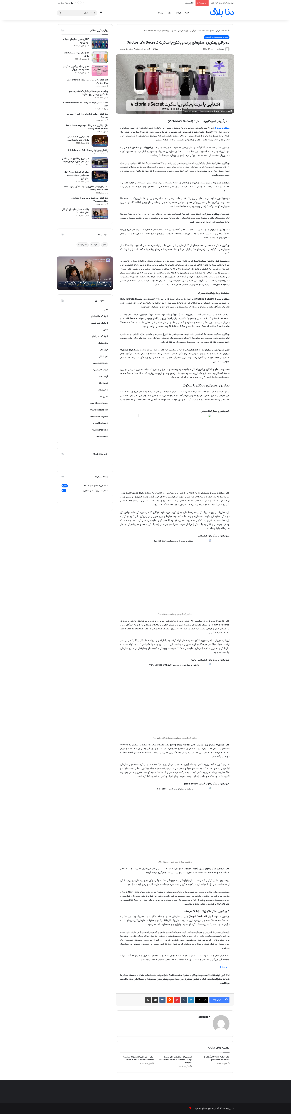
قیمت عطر (103, 376)
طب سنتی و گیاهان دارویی (94, 490)
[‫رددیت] (170, 1000)
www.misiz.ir (102, 436)
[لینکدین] (191, 1000)
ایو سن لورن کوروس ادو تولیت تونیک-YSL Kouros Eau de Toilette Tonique (175, 1059)
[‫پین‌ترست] (177, 1000)
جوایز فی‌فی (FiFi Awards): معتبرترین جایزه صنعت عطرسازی (76, 175)
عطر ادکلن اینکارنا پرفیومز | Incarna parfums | (216, 1058)
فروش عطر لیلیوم (100, 369)
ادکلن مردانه (102, 389)
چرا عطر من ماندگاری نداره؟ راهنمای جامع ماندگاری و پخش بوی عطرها (88, 93)
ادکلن (105, 329)
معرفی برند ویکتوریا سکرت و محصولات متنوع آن (76, 68)
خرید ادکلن (103, 356)
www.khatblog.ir (100, 423)
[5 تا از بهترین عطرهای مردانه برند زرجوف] (100, 43)
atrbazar (220, 49)
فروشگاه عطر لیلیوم (99, 323)
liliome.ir (224, 967)
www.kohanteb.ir (100, 430)
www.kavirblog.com (99, 416)
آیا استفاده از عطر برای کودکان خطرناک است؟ (175, 3)
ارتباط (160, 12)
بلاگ (169, 12)
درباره (178, 12)
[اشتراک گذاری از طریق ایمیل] (155, 1000)
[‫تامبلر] (184, 1000)
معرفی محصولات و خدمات (210, 30)
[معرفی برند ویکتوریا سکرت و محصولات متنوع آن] (100, 70)
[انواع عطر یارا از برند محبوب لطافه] (100, 57)
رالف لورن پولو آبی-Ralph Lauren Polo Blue (88, 150)
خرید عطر (104, 349)
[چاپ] (148, 1000)
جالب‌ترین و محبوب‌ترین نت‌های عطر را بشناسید (78, 138)
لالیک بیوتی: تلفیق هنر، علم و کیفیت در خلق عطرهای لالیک (75, 160)
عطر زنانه (95, 244)
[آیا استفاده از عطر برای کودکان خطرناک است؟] (100, 213)
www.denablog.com (99, 409)
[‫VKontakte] (162, 1000)
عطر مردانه (82, 244)
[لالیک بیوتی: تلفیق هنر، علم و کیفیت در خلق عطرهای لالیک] (100, 162)
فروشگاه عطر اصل (100, 336)
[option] (85, 273)
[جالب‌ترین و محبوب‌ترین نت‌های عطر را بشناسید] (100, 141)
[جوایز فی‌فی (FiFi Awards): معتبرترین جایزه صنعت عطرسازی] (100, 176)
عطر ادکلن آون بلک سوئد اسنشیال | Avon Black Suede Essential (137, 1058)
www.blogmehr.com (99, 403)
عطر (105, 244)
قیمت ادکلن (103, 383)
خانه (187, 12)
